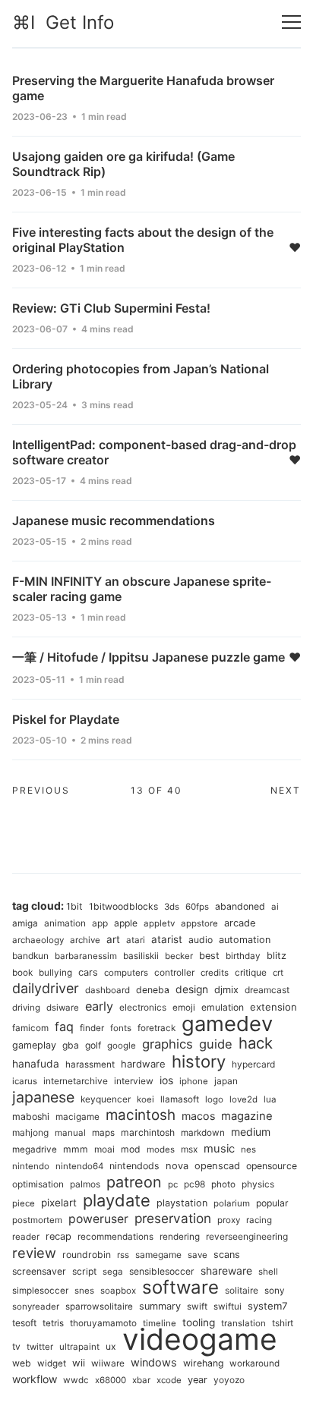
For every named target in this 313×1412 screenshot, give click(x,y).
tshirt (282, 1323)
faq (64, 1026)
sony (274, 1290)
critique (251, 972)
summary (160, 1306)
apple (126, 923)
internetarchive (75, 1081)
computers (126, 972)
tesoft (24, 1323)
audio (200, 939)
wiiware (108, 1363)
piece (23, 1203)
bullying (55, 972)
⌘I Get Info (63, 22)
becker (179, 956)
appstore (199, 923)
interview (133, 1081)
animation (65, 923)
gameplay (34, 1045)
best (209, 955)
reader (26, 1236)
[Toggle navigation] (291, 22)
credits (215, 972)
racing (259, 1220)
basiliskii (141, 956)
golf (93, 1045)
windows (154, 1362)
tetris (53, 1323)
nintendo (30, 1166)
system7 (268, 1306)
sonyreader (35, 1306)
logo (214, 1099)
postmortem (37, 1220)
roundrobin (86, 1254)
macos (198, 1115)
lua (270, 1099)
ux (111, 1346)
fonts (120, 1028)
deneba (152, 989)
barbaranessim (86, 956)
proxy (228, 1220)
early (99, 1006)
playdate (116, 1200)
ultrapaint (79, 1346)
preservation (172, 1218)
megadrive (34, 1149)
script (84, 1271)
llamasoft (179, 1099)
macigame (77, 1117)
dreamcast (267, 989)
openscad (217, 1165)
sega (113, 1271)
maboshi (30, 1116)
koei (145, 1099)
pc (173, 1184)
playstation (181, 1203)
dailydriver (45, 988)
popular (272, 1203)
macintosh (140, 1115)
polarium (231, 1203)
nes (248, 1149)
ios (166, 1080)
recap (58, 1236)
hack (256, 1042)
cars (88, 972)
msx (189, 1149)
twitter (40, 1346)
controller (174, 972)
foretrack (156, 1028)
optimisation (38, 1184)
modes (161, 1149)
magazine (247, 1116)
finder (92, 1028)
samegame (158, 1254)
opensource (271, 1165)
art (113, 939)
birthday (243, 956)
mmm (75, 1149)
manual (70, 1132)
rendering (180, 1236)
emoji (183, 1007)
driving (26, 1007)
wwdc (76, 1380)
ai (275, 906)
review (34, 1252)
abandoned (240, 906)
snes (84, 1290)
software (180, 1287)
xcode (169, 1380)
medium (250, 1131)
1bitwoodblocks (123, 906)
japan (226, 1081)
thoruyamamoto (103, 1323)
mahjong (30, 1132)
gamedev (227, 1023)
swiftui (227, 1306)
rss (123, 1255)
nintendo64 (79, 1166)
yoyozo (229, 1379)
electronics (142, 1007)
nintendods (134, 1165)
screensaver (39, 1271)
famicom (30, 1028)
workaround (254, 1363)
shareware (226, 1271)
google (121, 1045)
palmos (85, 1184)
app (100, 923)
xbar (141, 1380)
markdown (203, 1132)
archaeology (38, 940)
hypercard (253, 1064)
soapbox (118, 1290)
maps (103, 1132)
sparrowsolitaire (99, 1306)
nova (177, 1165)
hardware (143, 1064)
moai (104, 1149)
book (22, 972)
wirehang (203, 1363)
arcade (239, 923)
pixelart (59, 1203)
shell (268, 1271)
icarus (24, 1081)
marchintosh (148, 1132)
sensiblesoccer (161, 1271)
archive (85, 940)
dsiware (62, 1007)
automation (244, 939)
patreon (134, 1182)
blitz (276, 955)
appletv (159, 923)
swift (197, 1306)
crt (278, 972)
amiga (25, 923)
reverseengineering (247, 1236)
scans (226, 1254)
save (197, 1255)
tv (16, 1346)
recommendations (115, 1236)
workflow (34, 1379)
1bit (74, 906)
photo (223, 1184)
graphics (167, 1044)
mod (131, 1149)
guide (215, 1044)
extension (273, 1007)
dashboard (107, 990)
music (219, 1149)
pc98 (194, 1184)
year (197, 1379)
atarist (166, 939)
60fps (197, 906)
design (191, 989)
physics (258, 1184)
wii (78, 1363)
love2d (243, 1099)
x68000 (110, 1380)
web (21, 1363)
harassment (90, 1064)
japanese (43, 1097)
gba (70, 1045)
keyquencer (106, 1099)
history (199, 1061)
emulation (222, 1007)
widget (51, 1363)
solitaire (241, 1290)
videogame (199, 1339)
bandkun (30, 955)
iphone (193, 1081)
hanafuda (35, 1064)
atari (135, 940)
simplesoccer (40, 1290)
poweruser (98, 1219)
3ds (171, 906)
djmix (226, 989)
